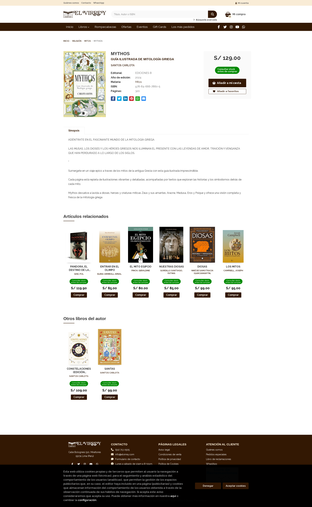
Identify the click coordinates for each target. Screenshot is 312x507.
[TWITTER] (225, 27)
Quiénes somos (71, 3)
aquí (173, 496)
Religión (76, 41)
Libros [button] (83, 26)
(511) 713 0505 (122, 449)
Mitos (87, 41)
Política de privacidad (169, 459)
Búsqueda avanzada (206, 20)
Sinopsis (73, 130)
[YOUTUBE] (237, 27)
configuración (87, 500)
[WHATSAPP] (243, 27)
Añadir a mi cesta (229, 83)
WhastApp (98, 3)
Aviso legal (164, 449)
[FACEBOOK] (218, 27)
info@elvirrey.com (124, 454)
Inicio (66, 41)
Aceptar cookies (236, 485)
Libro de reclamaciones (218, 459)
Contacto (86, 3)
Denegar (208, 485)
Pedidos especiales (216, 454)
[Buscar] (212, 14)
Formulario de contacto (127, 459)
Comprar (78, 294)
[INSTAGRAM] (231, 27)
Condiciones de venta (169, 454)
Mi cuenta (243, 3)
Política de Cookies (168, 464)
